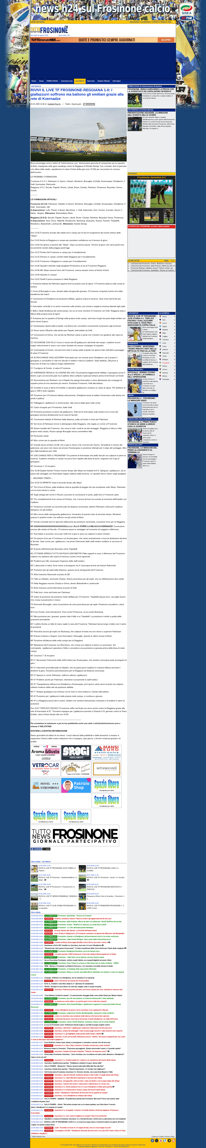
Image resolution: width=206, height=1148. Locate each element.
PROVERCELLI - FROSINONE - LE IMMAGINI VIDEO (142, 399)
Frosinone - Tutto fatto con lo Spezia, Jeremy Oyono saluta (74, 957)
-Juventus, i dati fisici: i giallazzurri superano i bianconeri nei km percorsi (78, 1028)
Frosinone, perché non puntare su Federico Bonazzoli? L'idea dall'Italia (79, 998)
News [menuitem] (41, 81)
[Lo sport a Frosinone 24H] (49, 29)
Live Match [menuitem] (80, 81)
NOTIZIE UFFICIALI (135, 369)
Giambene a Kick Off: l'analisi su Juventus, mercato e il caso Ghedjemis (72, 945)
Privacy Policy (170, 1136)
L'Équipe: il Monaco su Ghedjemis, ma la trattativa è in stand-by (69, 978)
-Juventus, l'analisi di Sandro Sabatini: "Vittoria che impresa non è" (76, 1051)
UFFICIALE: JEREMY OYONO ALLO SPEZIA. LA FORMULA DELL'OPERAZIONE (141, 374)
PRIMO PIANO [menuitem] (52, 81)
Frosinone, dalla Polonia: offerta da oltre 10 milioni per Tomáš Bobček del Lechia (83, 922)
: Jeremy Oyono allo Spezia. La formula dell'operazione (71, 931)
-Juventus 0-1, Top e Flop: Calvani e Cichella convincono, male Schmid (77, 1045)
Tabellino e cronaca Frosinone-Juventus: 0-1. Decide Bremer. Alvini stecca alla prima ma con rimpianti (85, 1119)
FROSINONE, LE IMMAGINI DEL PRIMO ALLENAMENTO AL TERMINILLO (142, 450)
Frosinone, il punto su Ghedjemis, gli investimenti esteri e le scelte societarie (82, 936)
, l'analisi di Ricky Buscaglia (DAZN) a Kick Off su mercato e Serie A (76, 942)
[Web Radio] (169, 1140)
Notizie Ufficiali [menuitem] (104, 81)
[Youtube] (161, 1140)
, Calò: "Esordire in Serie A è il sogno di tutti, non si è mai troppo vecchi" (78, 1128)
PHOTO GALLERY (135, 445)
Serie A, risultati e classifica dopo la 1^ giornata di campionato (69, 984)
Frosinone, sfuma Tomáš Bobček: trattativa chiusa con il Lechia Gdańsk (80, 1022)
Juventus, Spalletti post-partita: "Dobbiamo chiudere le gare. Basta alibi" (73, 1063)
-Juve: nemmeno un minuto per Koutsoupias (67, 981)
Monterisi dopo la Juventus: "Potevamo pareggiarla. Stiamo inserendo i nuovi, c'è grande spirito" (82, 1048)
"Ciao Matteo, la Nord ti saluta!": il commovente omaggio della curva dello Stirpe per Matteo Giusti (83, 995)
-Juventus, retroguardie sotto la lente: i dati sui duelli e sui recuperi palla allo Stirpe (82, 1081)
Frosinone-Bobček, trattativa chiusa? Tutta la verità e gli (152, 268)
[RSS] (173, 1140)
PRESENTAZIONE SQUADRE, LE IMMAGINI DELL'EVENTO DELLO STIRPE (148, 114)
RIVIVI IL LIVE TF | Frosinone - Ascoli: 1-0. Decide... (106, 877)
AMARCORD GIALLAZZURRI (139, 419)
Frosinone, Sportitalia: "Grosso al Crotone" (68, 916)
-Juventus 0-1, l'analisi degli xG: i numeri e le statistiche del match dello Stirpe (80, 1060)
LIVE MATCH (133, 313)
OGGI (166, 261)
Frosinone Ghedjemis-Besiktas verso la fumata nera (72, 951)
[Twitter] (156, 1140)
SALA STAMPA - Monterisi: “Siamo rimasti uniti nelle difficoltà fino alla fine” (74, 1066)
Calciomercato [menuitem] (67, 81)
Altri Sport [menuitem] (117, 81)
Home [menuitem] (34, 81)
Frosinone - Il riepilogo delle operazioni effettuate (70, 969)
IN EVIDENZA (133, 110)
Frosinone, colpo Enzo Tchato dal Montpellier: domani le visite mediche (79, 1013)
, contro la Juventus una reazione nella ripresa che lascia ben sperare (77, 1016)
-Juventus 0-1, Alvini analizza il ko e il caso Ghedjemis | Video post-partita (78, 1087)
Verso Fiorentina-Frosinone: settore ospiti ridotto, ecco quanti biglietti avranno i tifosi (77, 960)
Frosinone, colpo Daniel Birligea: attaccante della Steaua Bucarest (78, 939)
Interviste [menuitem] (91, 81)
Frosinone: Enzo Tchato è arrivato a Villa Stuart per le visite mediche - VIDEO (82, 963)
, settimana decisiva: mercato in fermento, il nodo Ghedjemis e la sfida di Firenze (81, 1019)
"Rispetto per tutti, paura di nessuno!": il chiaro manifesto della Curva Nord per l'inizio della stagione (84, 948)
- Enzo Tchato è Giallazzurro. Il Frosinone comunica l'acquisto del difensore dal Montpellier (85, 933)
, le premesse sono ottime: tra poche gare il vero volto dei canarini (76, 1001)
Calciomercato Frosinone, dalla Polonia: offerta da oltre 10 (153, 266)
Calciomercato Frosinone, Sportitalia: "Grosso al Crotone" (152, 270)
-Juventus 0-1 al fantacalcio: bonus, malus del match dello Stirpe (75, 1090)
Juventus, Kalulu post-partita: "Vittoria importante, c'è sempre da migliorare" (75, 1069)
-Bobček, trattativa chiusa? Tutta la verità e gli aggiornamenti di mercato (78, 919)
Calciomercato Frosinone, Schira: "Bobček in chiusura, (151, 264)
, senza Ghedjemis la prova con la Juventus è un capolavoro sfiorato (76, 1010)
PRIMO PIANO (133, 86)
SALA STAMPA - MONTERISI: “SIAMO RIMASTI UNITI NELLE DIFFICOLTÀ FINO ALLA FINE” (142, 348)
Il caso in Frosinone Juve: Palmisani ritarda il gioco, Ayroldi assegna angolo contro (77, 1025)
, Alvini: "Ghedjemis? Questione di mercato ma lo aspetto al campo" (76, 1093)
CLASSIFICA (164, 313)
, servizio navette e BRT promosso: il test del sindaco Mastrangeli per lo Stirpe (80, 954)
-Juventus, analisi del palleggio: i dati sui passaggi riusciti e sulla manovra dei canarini (83, 1031)
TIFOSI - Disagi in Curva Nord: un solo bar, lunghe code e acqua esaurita (72, 987)
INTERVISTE (133, 344)
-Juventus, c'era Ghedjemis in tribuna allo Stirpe (68, 1096)
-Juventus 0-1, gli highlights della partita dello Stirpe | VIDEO (73, 1034)
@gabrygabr (76, 104)
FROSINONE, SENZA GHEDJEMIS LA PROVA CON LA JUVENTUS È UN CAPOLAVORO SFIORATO (151, 90)
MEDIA (131, 395)
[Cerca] (174, 22)
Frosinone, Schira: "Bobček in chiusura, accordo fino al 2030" (76, 925)
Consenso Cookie (157, 1136)
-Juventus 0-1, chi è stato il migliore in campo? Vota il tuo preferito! (76, 1116)
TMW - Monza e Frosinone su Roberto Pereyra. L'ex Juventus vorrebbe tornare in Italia (78, 966)
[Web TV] (165, 1140)
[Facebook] (152, 1140)
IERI (172, 261)
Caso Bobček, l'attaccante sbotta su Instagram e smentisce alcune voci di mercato (77, 1042)
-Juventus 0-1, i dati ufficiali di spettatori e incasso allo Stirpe (73, 1078)
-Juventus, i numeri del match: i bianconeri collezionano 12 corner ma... (77, 1084)
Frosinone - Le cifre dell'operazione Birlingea (69, 928)
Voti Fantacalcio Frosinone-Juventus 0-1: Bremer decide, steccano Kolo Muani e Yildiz (78, 1072)
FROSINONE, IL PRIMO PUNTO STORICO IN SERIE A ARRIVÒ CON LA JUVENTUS (142, 424)
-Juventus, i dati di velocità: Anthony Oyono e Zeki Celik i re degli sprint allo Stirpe (82, 1075)
